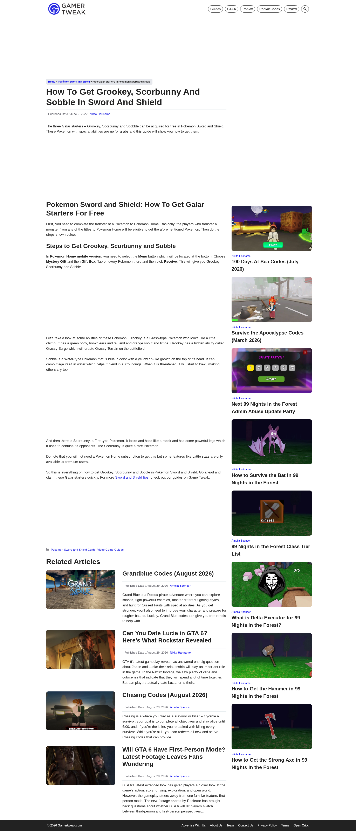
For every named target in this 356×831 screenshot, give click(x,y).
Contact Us (245, 825)
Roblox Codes (269, 9)
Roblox (247, 9)
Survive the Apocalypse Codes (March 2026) (267, 336)
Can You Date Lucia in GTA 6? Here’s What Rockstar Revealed (167, 637)
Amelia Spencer (180, 585)
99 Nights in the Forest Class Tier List (271, 550)
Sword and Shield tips (132, 477)
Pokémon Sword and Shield (74, 81)
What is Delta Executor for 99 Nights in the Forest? (266, 621)
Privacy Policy (267, 825)
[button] (305, 9)
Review (291, 9)
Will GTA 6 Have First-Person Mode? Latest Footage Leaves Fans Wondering (173, 756)
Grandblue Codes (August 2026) (168, 573)
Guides (215, 9)
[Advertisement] (178, 47)
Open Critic (301, 825)
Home (51, 81)
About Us (216, 825)
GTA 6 (231, 9)
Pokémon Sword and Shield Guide (73, 549)
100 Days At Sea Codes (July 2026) (265, 265)
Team (230, 825)
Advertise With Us (194, 825)
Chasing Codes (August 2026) (164, 695)
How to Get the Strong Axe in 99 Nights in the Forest (269, 763)
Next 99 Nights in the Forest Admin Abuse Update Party (264, 407)
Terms (285, 825)
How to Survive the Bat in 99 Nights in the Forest (265, 478)
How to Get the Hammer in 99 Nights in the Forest (266, 692)
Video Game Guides (110, 549)
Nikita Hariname (100, 113)
